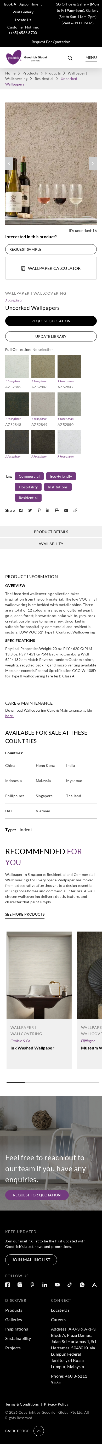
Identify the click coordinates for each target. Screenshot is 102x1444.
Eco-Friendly (61, 476)
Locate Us (23, 20)
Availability (51, 543)
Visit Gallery (23, 12)
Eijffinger (88, 1040)
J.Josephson (14, 300)
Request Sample (25, 249)
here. (9, 716)
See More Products (24, 914)
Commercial (29, 476)
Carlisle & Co (20, 1040)
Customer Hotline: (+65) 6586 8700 (23, 30)
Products (30, 73)
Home (10, 73)
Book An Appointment (23, 4)
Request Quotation (51, 321)
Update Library (50, 336)
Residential (44, 78)
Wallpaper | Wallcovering (35, 293)
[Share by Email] (66, 509)
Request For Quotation (51, 41)
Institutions (57, 487)
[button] (24, 1431)
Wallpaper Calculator (54, 268)
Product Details (51, 531)
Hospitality (28, 487)
